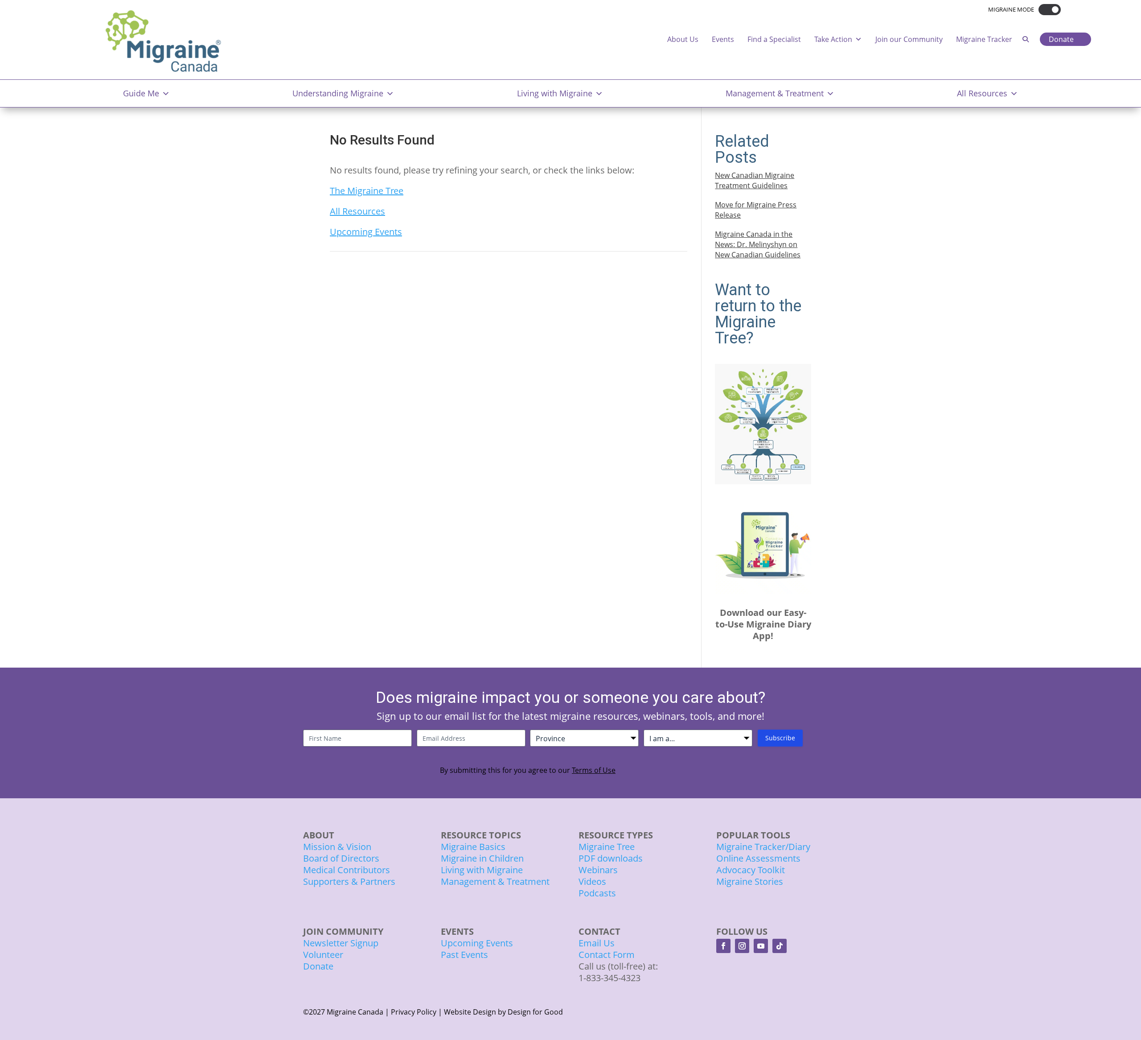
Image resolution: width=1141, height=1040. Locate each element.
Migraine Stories (749, 881)
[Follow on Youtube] (761, 946)
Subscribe (780, 738)
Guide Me (141, 93)
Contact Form (607, 955)
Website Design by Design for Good (503, 1012)
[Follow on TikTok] (779, 946)
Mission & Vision (337, 847)
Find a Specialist (774, 39)
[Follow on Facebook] (723, 946)
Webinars (598, 870)
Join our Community (909, 39)
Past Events (464, 955)
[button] (1047, 9)
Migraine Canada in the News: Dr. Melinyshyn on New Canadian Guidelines (757, 244)
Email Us (597, 943)
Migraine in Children (482, 858)
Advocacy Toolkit (750, 870)
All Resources (982, 93)
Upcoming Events (366, 232)
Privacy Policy (413, 1012)
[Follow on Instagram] (742, 946)
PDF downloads (611, 858)
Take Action (833, 39)
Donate (1061, 39)
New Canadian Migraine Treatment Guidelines (754, 180)
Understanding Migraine (337, 93)
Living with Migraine (554, 93)
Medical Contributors (346, 870)
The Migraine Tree (366, 191)
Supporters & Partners (349, 881)
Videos (592, 881)
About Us (682, 39)
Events (723, 39)
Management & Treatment (775, 93)
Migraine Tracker (984, 39)
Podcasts (597, 893)
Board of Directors (341, 858)
